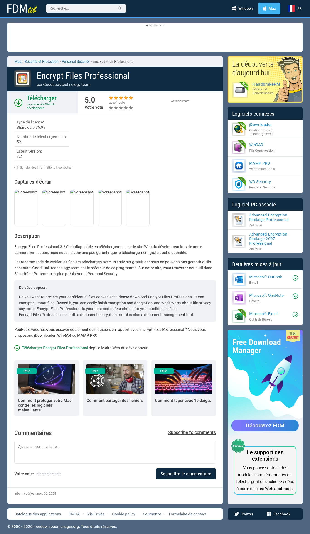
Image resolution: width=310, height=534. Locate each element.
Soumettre (152, 514)
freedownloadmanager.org (56, 526)
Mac (17, 61)
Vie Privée (95, 514)
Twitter (247, 514)
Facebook (281, 514)
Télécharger (42, 98)
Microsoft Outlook (265, 277)
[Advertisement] (155, 37)
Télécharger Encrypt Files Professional (55, 348)
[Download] (295, 278)
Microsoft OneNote (266, 295)
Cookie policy (123, 514)
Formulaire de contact (188, 514)
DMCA (74, 514)
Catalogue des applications (37, 514)
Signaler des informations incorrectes (45, 167)
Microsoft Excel (263, 313)
